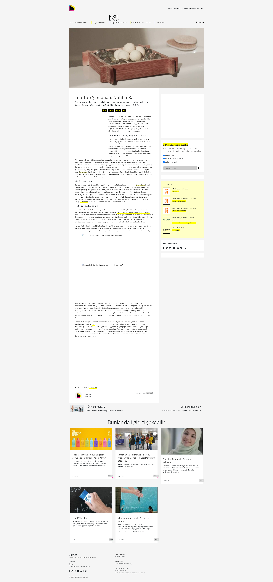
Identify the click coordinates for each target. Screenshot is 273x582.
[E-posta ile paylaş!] (124, 110)
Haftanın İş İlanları (172, 162)
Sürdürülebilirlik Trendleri (78, 22)
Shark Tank (140, 185)
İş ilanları (167, 184)
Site (93, 324)
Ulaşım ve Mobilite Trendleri (141, 22)
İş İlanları (200, 22)
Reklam (117, 564)
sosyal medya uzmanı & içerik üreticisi (184, 223)
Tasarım (123, 564)
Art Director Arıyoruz (179, 227)
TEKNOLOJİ (150, 393)
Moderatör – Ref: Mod (180, 189)
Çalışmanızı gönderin (122, 568)
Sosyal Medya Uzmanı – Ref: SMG (184, 208)
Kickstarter (83, 172)
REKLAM (156, 476)
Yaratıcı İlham (160, 22)
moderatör (175, 191)
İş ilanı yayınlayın (120, 570)
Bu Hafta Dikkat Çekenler (174, 159)
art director (176, 230)
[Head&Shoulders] (91, 500)
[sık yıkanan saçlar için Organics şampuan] (136, 500)
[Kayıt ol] (198, 168)
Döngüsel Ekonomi (98, 22)
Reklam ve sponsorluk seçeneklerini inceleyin (130, 573)
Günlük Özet (169, 155)
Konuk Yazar (88, 395)
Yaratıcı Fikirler (119, 557)
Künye (71, 564)
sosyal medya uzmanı (179, 201)
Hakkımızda (72, 562)
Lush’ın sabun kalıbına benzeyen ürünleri (133, 212)
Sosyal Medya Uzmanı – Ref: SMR (184, 198)
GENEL (201, 480)
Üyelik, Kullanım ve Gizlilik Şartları (79, 566)
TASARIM (110, 476)
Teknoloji (129, 564)
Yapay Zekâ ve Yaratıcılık (118, 22)
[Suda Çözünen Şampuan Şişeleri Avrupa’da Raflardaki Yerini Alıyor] (91, 439)
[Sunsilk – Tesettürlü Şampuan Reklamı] (182, 441)
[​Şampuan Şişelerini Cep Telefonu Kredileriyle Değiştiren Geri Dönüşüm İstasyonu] (136, 439)
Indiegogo (84, 202)
